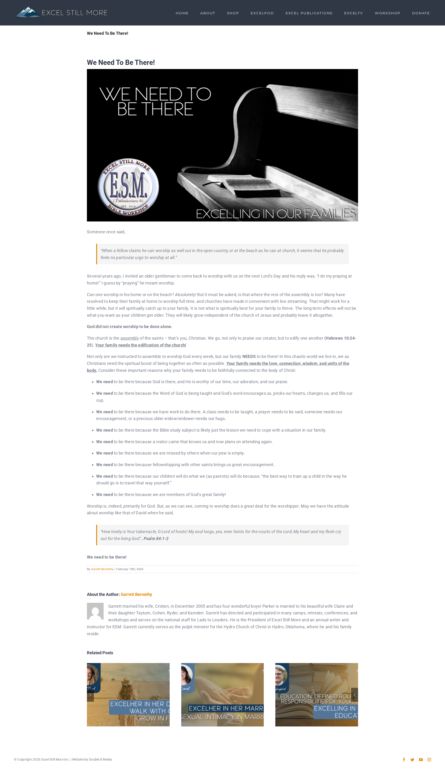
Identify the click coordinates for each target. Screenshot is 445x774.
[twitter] (412, 759)
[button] (90, 695)
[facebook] (404, 759)
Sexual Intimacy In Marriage (222, 694)
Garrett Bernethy (102, 569)
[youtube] (421, 759)
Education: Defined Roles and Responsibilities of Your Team (316, 694)
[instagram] (429, 759)
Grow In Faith (128, 694)
